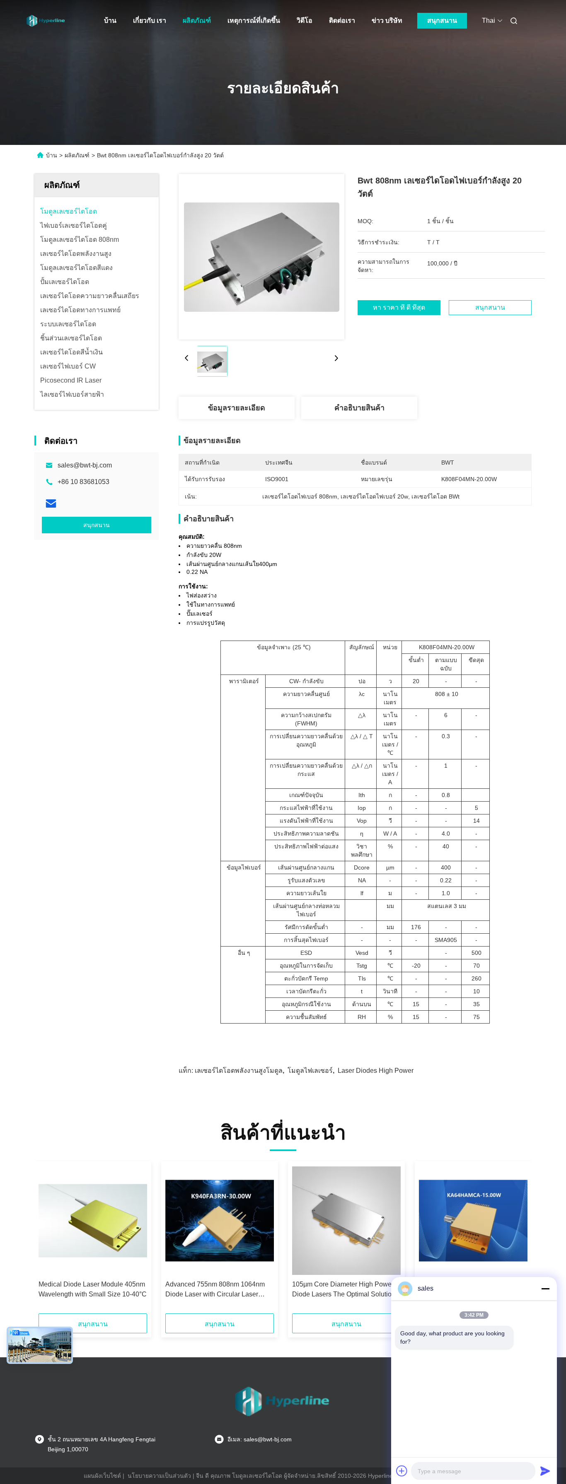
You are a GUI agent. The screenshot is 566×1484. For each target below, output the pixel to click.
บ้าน (110, 20)
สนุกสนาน (442, 20)
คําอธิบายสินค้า (359, 408)
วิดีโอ (304, 20)
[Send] (545, 1471)
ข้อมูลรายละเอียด (236, 408)
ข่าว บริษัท (387, 20)
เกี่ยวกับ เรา (149, 20)
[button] (49, 1240)
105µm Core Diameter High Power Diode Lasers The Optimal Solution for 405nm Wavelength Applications (344, 1290)
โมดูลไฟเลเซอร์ (310, 1070)
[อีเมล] (51, 503)
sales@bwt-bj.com (85, 465)
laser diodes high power (376, 1070)
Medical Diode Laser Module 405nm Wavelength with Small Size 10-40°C (93, 1289)
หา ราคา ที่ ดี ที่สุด (399, 307)
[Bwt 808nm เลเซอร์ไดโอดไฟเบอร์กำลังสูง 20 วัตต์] (261, 257)
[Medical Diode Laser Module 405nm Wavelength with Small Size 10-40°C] (93, 1220)
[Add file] (402, 1471)
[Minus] (545, 1289)
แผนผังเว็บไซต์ (102, 1475)
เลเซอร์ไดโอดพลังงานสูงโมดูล (239, 1070)
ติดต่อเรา (342, 20)
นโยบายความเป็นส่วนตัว (159, 1475)
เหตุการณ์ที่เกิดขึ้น (253, 20)
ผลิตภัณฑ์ (197, 20)
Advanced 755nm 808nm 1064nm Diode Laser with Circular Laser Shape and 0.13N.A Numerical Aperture (215, 1290)
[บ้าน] (46, 20)
